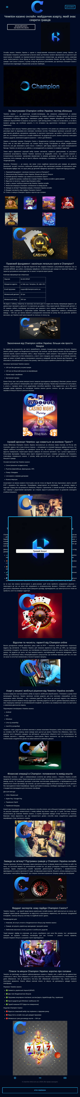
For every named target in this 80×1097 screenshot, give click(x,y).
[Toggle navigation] (7, 7)
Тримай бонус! (40, 551)
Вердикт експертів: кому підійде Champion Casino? (23, 190)
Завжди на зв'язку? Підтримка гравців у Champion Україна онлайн (29, 188)
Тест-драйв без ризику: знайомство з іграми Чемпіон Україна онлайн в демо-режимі (35, 179)
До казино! (70, 7)
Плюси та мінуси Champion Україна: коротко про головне (26, 192)
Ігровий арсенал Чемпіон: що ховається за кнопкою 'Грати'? (27, 176)
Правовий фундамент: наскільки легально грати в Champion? (27, 172)
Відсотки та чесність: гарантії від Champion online (23, 181)
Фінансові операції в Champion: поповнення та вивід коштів (26, 185)
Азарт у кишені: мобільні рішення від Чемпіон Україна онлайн (27, 183)
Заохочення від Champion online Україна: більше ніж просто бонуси (29, 174)
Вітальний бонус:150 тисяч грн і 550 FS (21, 27)
